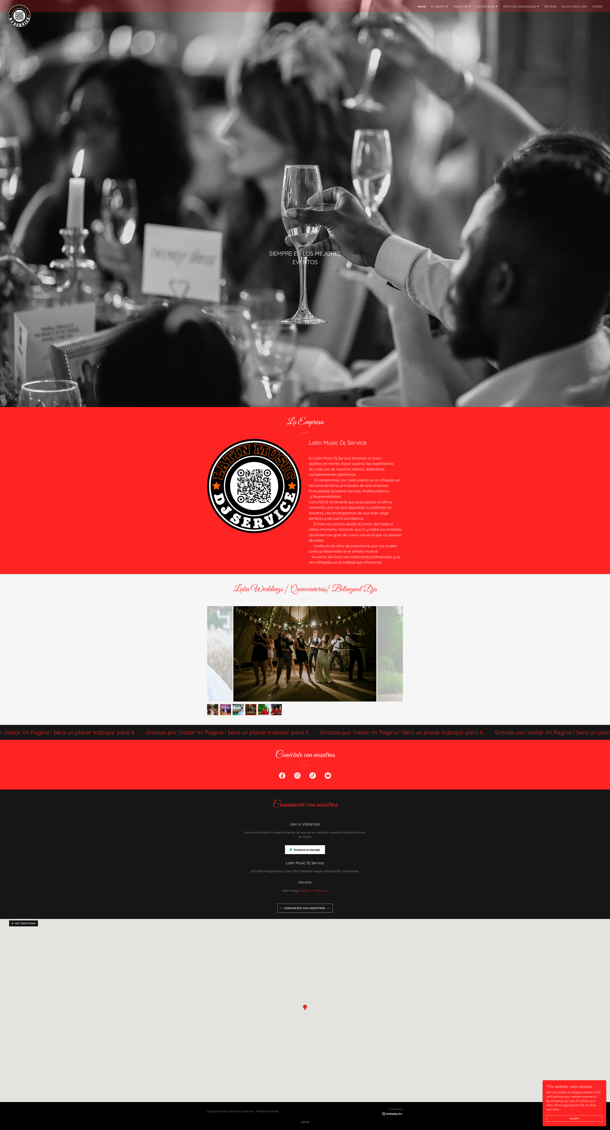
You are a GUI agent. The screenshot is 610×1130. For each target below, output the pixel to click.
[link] (19, 5)
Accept (574, 1118)
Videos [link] (597, 6)
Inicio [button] (305, 1122)
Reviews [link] (550, 6)
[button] (439, 6)
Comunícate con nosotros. (305, 908)
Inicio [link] (422, 6)
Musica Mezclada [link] (574, 6)
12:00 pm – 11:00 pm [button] (312, 890)
